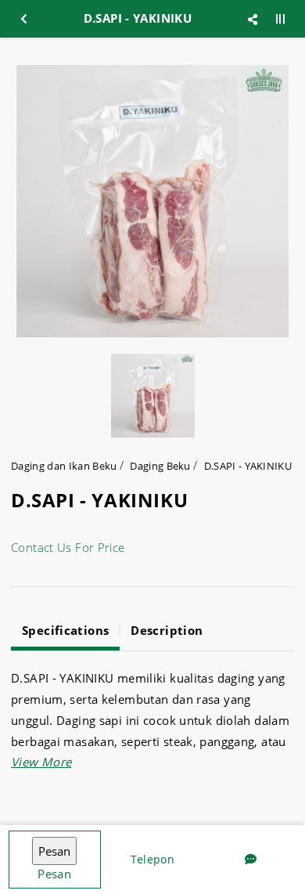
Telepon (152, 859)
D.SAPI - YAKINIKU (248, 466)
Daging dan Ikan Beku (64, 466)
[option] (152, 201)
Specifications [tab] (65, 630)
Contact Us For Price (68, 547)
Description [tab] (167, 630)
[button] (41, 762)
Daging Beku (160, 466)
